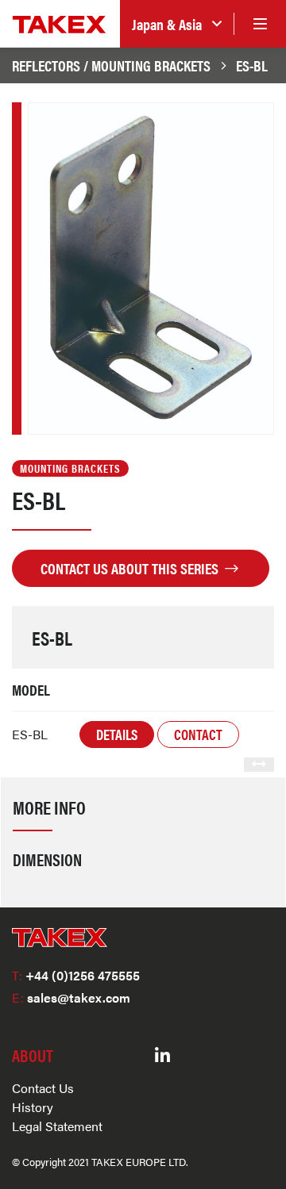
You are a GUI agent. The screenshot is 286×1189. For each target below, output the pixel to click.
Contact (198, 734)
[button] (177, 24)
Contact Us (43, 1088)
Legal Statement (57, 1126)
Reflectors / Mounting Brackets (111, 65)
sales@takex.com (71, 997)
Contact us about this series (131, 568)
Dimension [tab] (47, 859)
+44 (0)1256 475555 (76, 975)
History (32, 1107)
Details (116, 734)
